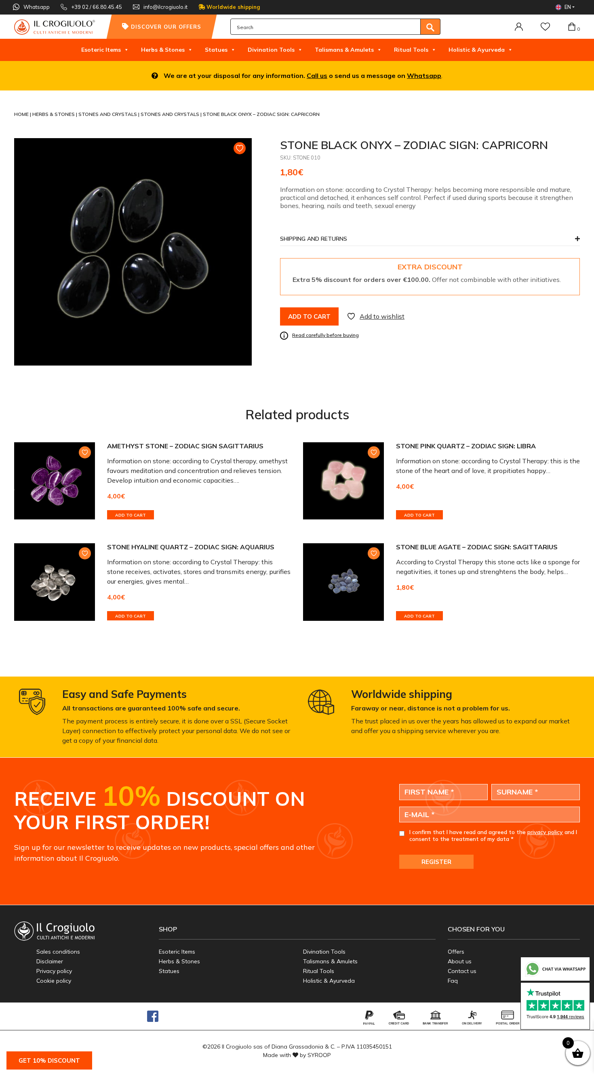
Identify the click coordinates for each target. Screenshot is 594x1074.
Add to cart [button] (130, 515)
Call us (317, 75)
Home (22, 114)
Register (436, 862)
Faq (453, 980)
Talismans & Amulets (344, 49)
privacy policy (545, 832)
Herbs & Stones (163, 49)
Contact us (462, 971)
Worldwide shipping (232, 7)
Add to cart (309, 316)
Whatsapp (424, 75)
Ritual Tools (411, 49)
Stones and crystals (170, 114)
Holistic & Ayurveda (477, 49)
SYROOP (319, 1055)
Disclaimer (49, 961)
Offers (456, 951)
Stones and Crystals (108, 114)
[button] (430, 241)
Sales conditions (58, 951)
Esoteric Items (101, 49)
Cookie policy (53, 980)
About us (460, 961)
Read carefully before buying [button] (325, 335)
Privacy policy (54, 971)
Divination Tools (271, 49)
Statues (216, 49)
